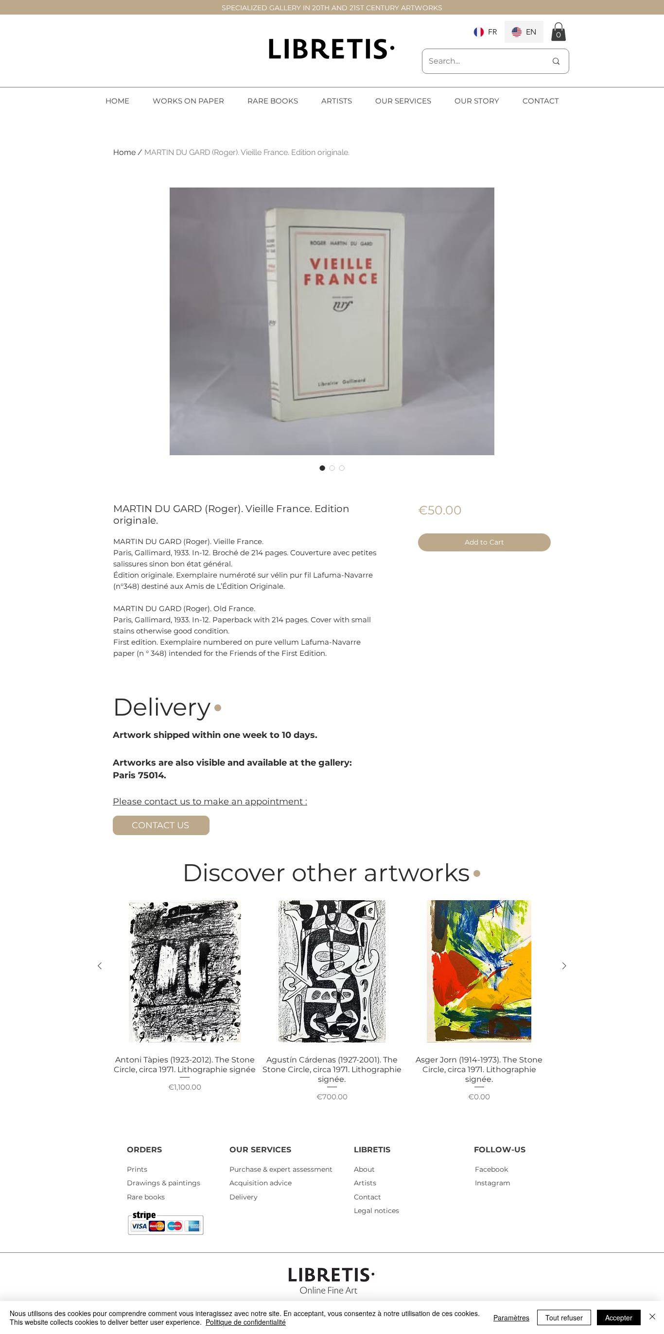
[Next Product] (564, 966)
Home (124, 152)
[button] (558, 31)
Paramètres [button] (511, 1317)
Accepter (618, 1317)
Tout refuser (564, 1317)
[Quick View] (185, 971)
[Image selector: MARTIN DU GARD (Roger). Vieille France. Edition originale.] (322, 468)
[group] (332, 1011)
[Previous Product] (99, 966)
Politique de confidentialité (246, 1322)
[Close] (652, 1317)
